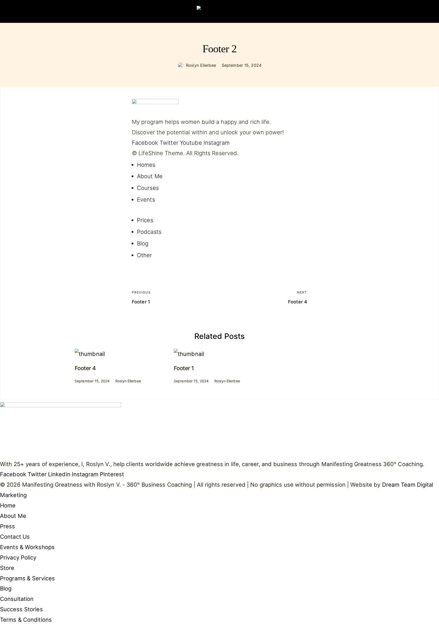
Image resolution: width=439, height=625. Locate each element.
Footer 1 (184, 368)
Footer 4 (85, 368)
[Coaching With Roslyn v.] (219, 11)
